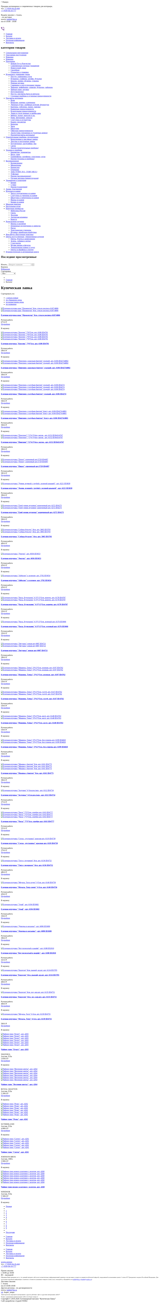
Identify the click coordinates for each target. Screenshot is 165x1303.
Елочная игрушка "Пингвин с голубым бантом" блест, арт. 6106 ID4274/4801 (34, 418)
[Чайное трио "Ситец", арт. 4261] (15, 1139)
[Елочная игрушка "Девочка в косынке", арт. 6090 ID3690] (25, 926)
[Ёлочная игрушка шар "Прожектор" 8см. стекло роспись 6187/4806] (29, 308)
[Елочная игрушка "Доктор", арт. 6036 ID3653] (20, 554)
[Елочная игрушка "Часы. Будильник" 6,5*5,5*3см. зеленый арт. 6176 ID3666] (33, 622)
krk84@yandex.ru (86, 1279)
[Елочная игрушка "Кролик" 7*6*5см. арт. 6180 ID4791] (24, 332)
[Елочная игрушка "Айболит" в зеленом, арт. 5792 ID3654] (25, 576)
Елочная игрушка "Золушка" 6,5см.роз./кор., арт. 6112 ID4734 (28, 795)
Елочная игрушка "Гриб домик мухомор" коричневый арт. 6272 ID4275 (32, 512)
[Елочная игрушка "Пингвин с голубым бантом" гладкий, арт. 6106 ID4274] (33, 385)
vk (2, 1292)
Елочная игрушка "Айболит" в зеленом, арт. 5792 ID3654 (26, 580)
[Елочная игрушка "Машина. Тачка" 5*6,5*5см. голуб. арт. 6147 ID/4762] (31, 692)
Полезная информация (15, 40)
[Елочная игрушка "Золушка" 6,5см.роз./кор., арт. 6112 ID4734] (27, 790)
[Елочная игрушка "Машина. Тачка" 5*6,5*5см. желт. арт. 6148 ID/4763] (31, 716)
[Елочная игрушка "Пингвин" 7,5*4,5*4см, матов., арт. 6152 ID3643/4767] (32, 435)
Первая (9, 1206)
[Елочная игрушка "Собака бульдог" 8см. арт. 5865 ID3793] (25, 530)
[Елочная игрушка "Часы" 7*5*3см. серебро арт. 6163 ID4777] (27, 812)
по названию (11, 304)
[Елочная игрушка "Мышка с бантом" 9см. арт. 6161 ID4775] (26, 764)
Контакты (10, 42)
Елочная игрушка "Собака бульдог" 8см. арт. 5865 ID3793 (26, 537)
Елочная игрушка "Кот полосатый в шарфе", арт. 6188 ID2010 (28, 953)
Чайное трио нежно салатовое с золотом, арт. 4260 (23, 1187)
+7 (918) (12, 8)
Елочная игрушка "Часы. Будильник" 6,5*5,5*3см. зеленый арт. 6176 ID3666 (34, 626)
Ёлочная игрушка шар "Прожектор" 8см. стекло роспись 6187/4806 (30, 315)
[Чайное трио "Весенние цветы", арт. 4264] (19, 1069)
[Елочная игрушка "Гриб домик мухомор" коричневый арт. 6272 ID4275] (31, 505)
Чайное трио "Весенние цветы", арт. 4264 (19, 1084)
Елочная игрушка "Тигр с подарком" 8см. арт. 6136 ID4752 (27, 865)
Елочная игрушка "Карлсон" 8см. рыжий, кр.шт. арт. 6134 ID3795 (30, 975)
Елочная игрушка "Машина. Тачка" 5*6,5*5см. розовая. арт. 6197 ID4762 (33, 675)
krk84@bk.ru (12, 19)
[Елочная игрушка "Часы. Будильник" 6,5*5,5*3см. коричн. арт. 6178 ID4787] (33, 598)
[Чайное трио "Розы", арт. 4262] (14, 1104)
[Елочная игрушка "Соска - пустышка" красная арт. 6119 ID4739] (28, 839)
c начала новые (12, 298)
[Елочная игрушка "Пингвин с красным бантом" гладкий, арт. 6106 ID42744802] (34, 361)
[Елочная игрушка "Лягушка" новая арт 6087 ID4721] (23, 644)
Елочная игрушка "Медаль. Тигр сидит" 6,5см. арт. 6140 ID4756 (29, 887)
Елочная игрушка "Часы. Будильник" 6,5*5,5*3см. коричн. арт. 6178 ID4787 (34, 604)
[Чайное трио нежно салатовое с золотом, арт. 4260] (22, 1171)
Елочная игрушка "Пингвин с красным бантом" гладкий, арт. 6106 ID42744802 (35, 368)
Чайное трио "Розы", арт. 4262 (14, 1119)
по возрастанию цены (15, 302)
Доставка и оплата (13, 38)
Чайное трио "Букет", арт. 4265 (15, 1049)
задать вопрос (6, 1262)
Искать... (4, 264)
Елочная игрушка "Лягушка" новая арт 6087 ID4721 (24, 650)
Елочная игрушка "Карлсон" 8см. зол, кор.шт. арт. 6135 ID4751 (29, 997)
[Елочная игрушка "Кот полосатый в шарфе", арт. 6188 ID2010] (27, 948)
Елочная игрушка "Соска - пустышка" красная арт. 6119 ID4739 (29, 843)
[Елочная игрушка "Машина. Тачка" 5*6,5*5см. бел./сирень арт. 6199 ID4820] (33, 740)
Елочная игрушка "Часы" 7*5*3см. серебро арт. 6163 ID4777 (27, 821)
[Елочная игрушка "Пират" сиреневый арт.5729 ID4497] (24, 459)
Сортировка (6, 271)
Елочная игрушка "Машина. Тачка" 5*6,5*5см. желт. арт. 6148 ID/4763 (32, 723)
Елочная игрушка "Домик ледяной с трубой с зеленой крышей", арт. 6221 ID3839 (36, 488)
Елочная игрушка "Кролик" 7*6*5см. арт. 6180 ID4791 (25, 344)
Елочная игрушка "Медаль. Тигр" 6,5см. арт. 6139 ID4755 (26, 1019)
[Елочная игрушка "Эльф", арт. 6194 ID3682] (20, 904)
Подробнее (5, 324)
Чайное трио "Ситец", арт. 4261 (15, 1152)
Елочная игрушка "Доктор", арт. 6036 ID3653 (21, 558)
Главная (9, 34)
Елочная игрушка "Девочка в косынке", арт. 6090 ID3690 (26, 931)
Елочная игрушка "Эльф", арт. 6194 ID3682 (20, 909)
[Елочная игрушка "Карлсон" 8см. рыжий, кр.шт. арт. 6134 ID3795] (29, 970)
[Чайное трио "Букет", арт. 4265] (15, 1034)
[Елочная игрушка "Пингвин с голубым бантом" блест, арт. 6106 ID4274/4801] (34, 411)
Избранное (5, 269)
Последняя (10, 1232)
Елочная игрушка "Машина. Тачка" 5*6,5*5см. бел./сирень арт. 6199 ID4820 (34, 747)
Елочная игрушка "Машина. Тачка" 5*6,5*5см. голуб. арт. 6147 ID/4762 (32, 699)
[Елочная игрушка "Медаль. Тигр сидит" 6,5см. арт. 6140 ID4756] (28, 882)
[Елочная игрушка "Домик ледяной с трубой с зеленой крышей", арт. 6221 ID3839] (35, 483)
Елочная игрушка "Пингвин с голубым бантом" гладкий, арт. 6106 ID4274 (33, 394)
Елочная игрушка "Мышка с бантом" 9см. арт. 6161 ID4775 (27, 773)
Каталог (9, 36)
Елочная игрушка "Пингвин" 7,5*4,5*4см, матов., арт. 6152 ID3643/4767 (32, 442)
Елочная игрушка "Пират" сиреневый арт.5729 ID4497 (25, 466)
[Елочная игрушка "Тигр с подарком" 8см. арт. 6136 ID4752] (26, 861)
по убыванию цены (14, 300)
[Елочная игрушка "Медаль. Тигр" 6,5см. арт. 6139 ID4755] (25, 1014)
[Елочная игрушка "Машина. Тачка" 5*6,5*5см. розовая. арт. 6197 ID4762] (32, 668)
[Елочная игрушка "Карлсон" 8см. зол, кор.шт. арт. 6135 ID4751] (28, 992)
